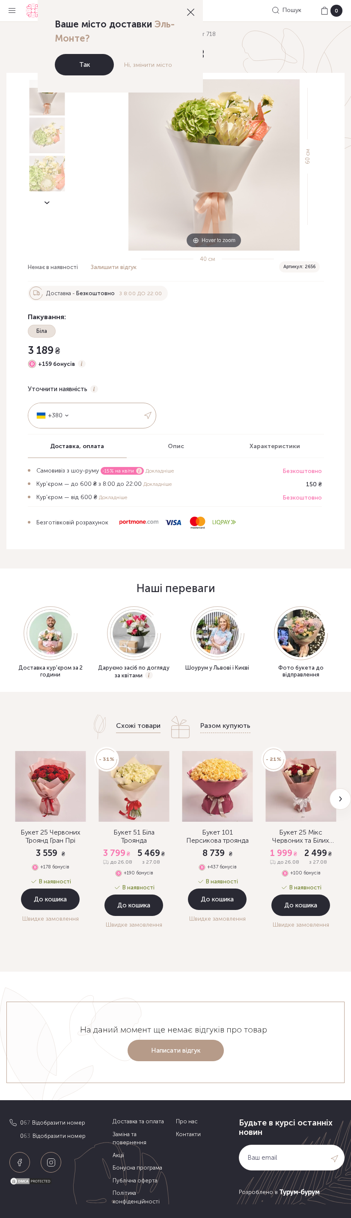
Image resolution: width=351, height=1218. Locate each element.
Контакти (188, 1134)
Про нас (186, 1121)
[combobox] (49, 415)
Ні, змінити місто (148, 65)
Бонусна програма (137, 1167)
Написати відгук (175, 1050)
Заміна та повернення (129, 1138)
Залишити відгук (114, 267)
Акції (118, 1155)
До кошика (50, 899)
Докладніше (160, 471)
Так (84, 65)
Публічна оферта (135, 1180)
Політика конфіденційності (136, 1197)
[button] (340, 799)
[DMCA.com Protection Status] (58, 1181)
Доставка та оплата (138, 1121)
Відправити (147, 415)
